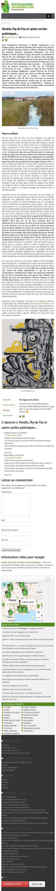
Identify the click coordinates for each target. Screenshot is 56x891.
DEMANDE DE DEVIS (12, 884)
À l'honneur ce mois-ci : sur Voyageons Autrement (22, 628)
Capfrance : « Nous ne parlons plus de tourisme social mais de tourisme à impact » (27, 640)
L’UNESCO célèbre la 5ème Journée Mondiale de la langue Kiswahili (23, 665)
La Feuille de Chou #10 (9, 853)
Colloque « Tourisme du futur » (12, 864)
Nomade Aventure (10, 726)
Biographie (7, 399)
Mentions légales (7, 770)
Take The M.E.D (7, 861)
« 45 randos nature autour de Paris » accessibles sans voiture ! (22, 693)
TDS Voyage (8, 728)
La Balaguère (28, 720)
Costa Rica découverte (31, 712)
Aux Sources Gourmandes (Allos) (13, 820)
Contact (4, 765)
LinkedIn (4, 779)
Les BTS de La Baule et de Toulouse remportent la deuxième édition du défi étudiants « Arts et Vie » (26, 697)
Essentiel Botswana (30, 715)
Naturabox (27, 723)
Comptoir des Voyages (12, 712)
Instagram (5, 787)
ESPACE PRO (37, 884)
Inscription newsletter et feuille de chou (16, 762)
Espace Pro (5, 745)
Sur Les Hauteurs (29, 726)
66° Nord (7, 707)
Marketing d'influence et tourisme (13, 869)
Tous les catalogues (8, 796)
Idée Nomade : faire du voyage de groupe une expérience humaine (23, 655)
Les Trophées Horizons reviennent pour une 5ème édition (20, 675)
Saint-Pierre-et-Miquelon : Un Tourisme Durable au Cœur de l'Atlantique (27, 840)
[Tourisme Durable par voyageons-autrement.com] (17, 6)
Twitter (4, 785)
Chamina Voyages (29, 710)
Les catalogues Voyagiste (12, 704)
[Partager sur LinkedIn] (6, 40)
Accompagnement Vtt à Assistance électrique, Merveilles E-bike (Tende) (25, 813)
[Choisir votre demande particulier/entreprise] (26, 884)
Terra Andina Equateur (31, 728)
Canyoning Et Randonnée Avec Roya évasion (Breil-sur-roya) (23, 810)
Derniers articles (9, 405)
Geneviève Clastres (11, 37)
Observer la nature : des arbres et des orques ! (17, 689)
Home (3, 20)
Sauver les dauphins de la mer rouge (14, 856)
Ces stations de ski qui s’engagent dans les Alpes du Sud (20, 632)
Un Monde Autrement (12, 733)
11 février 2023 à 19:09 (13, 435)
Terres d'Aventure (10, 731)
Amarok (7, 710)
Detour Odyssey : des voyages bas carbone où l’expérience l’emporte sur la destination (25, 680)
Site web (4, 539)
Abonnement (8, 415)
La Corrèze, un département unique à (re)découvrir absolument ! (22, 652)
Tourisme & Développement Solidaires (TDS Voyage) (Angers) (24, 817)
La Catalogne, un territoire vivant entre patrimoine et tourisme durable (27, 832)
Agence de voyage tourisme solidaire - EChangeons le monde (23, 866)
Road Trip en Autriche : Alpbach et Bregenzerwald (19, 845)
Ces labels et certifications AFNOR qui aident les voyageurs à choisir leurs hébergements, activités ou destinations (25, 660)
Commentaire (6, 492)
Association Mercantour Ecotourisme (15, 835)
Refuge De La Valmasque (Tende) (13, 802)
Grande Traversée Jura (9, 837)
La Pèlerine (8, 723)
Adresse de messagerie (10, 530)
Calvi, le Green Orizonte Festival (13, 872)
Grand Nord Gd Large (12, 720)
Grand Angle (28, 718)
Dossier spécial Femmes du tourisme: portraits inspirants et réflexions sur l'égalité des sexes (27, 849)
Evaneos (7, 718)
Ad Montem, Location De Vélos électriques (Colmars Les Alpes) (24, 823)
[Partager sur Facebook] (3, 40)
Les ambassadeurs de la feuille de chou (15, 753)
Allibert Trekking (29, 707)
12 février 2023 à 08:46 (13, 457)
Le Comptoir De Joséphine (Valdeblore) (15, 807)
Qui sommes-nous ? (8, 747)
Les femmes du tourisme (10, 858)
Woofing (4, 843)
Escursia (7, 715)
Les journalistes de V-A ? (10, 750)
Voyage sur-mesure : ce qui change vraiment (16, 636)
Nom (3, 520)
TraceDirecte (28, 731)
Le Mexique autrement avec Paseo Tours (15, 685)
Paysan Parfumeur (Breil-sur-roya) (14, 799)
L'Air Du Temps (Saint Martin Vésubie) (14, 804)
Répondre (8, 452)
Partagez (6, 410)
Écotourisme (12, 20)
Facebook (4, 782)
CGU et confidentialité (9, 767)
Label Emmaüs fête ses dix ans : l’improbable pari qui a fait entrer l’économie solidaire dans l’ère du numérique (26, 670)
